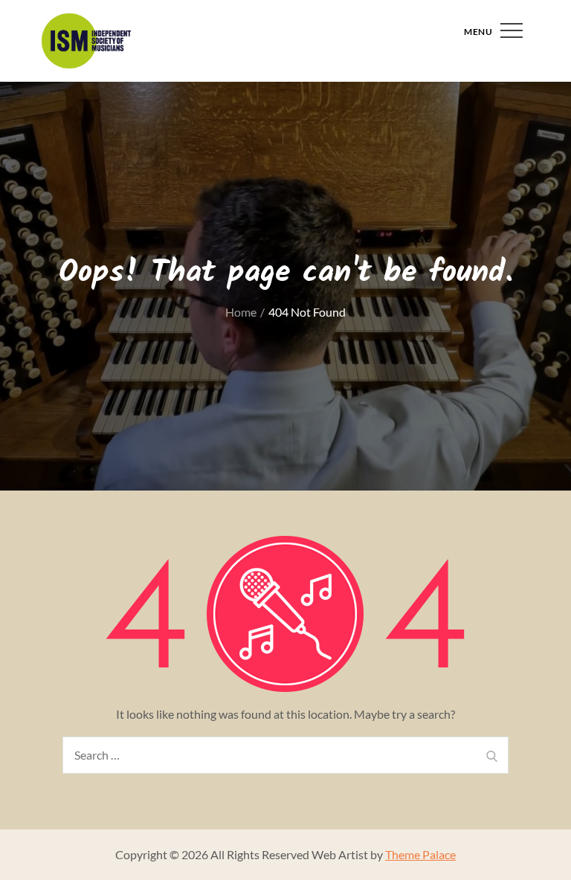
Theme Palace (420, 854)
